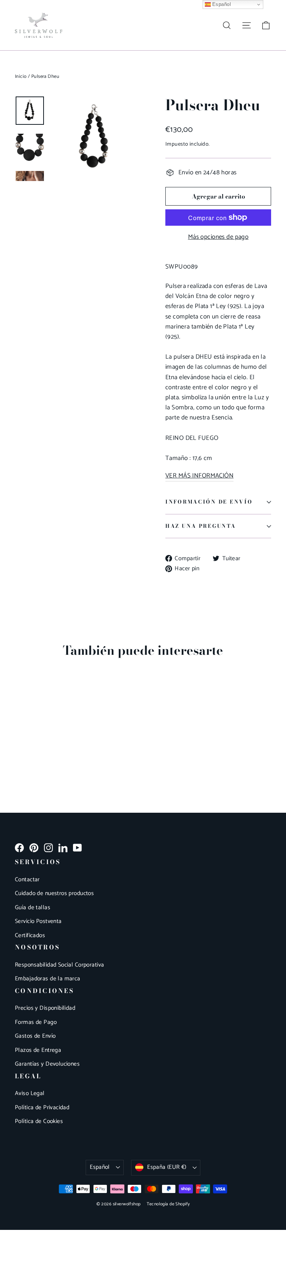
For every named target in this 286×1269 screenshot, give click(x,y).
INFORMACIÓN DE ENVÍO (208, 501)
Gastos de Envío (35, 1036)
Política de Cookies (39, 1121)
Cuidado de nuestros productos (54, 893)
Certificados (30, 935)
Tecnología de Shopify (168, 1204)
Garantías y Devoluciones (47, 1064)
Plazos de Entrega (38, 1050)
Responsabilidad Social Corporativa (59, 965)
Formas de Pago (36, 1022)
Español (100, 1167)
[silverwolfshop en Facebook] (19, 848)
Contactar (27, 880)
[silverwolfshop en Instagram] (48, 848)
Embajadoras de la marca (47, 979)
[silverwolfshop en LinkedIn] (62, 848)
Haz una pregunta (200, 526)
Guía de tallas (32, 908)
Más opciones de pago (218, 237)
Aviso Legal (30, 1093)
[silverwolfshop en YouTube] (77, 848)
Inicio (21, 76)
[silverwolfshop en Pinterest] (33, 848)
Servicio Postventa (38, 921)
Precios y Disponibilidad (45, 1008)
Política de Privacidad (42, 1108)
